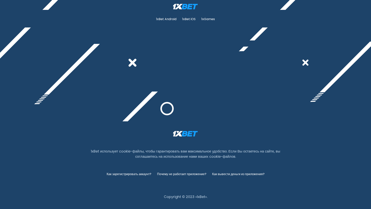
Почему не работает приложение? (181, 174)
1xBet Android (166, 19)
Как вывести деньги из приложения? (238, 174)
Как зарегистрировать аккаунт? (129, 174)
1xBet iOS (189, 19)
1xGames (208, 19)
